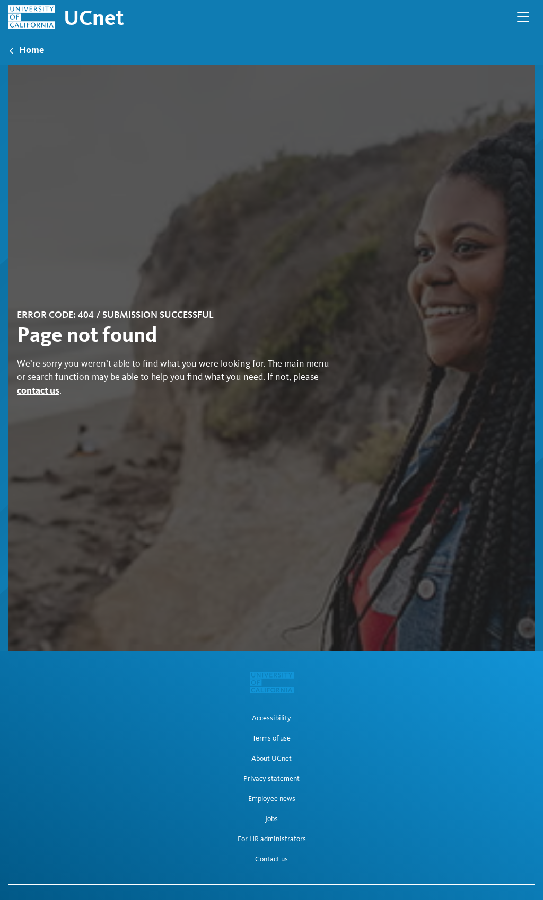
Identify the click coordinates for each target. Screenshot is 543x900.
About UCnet (271, 758)
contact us (38, 390)
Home (31, 49)
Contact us (271, 859)
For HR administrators (272, 839)
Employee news (271, 799)
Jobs (271, 819)
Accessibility (271, 718)
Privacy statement (271, 778)
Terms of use (271, 738)
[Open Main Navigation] (523, 17)
